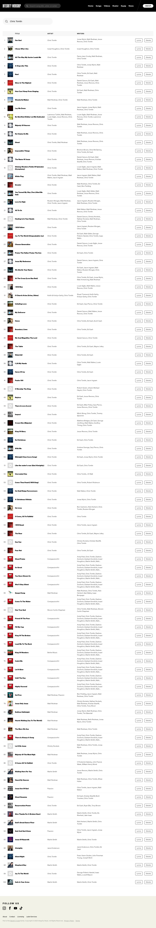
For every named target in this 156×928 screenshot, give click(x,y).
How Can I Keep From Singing (27, 91)
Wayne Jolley (99, 346)
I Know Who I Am (22, 49)
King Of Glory (20, 431)
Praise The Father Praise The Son (28, 253)
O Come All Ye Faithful (24, 763)
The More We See (22, 729)
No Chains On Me (21, 134)
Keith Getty (94, 294)
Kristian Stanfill (95, 541)
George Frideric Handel (88, 234)
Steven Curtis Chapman (56, 610)
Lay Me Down (20, 108)
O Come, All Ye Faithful (24, 516)
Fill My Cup (19, 627)
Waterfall (18, 355)
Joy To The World (22, 873)
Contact (12, 917)
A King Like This (21, 66)
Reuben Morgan (53, 201)
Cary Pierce (88, 304)
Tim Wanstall (87, 713)
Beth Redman (93, 719)
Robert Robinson (93, 482)
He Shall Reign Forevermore (26, 491)
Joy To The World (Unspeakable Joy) (29, 236)
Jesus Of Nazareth (22, 839)
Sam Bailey (88, 593)
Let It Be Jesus (20, 746)
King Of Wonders (22, 652)
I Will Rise (19, 287)
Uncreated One (21, 474)
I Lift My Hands (21, 363)
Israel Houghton (53, 49)
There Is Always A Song (24, 737)
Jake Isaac (88, 815)
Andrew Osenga (83, 447)
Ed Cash (90, 73)
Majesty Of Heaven (22, 125)
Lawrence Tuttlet (53, 114)
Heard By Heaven (22, 780)
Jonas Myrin (81, 39)
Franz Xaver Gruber (84, 855)
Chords (148, 40)
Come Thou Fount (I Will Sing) (27, 482)
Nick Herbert (93, 507)
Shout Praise (20, 559)
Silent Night (19, 856)
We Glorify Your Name (24, 270)
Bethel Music (52, 652)
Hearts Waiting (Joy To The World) (28, 720)
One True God (20, 610)
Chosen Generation (22, 244)
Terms (77, 921)
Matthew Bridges (83, 420)
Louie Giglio (51, 117)
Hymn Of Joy (20, 372)
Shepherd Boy (20, 865)
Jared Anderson (53, 848)
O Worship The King (23, 389)
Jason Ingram (82, 107)
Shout (17, 142)
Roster (115, 5)
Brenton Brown (82, 150)
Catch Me (19, 661)
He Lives (18, 508)
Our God (18, 40)
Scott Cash (98, 321)
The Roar (18, 533)
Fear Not (18, 550)
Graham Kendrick (90, 559)
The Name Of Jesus (22, 159)
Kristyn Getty (82, 296)
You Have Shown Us (23, 576)
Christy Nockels (94, 216)
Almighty (19, 848)
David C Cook (15, 921)
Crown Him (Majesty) (23, 423)
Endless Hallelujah (22, 712)
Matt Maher (92, 175)
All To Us (18, 210)
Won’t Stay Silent (22, 584)
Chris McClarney (95, 150)
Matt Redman (92, 39)
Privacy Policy (69, 921)
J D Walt (90, 474)
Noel (17, 74)
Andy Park (81, 556)
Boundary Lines (21, 329)
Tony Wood (91, 706)
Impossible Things (22, 151)
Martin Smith (90, 561)
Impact (18, 414)
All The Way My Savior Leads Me (28, 57)
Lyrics (139, 40)
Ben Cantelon (82, 507)
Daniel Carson (82, 80)
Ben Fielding (86, 186)
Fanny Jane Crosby (84, 56)
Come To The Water (23, 601)
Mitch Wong (81, 413)
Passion (61, 695)
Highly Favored (21, 686)
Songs (98, 5)
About (5, 917)
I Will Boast (19, 525)
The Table (19, 346)
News (131, 5)
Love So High (20, 202)
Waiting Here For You (23, 771)
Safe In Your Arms (22, 882)
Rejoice (18, 397)
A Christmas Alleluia (23, 499)
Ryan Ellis (87, 805)
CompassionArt (53, 559)
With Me (18, 448)
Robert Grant (82, 388)
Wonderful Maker (22, 100)
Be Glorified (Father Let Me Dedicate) (30, 117)
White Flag (19, 176)
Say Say (18, 542)
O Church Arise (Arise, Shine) (27, 295)
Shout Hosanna (21, 797)
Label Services (31, 917)
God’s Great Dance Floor (24, 822)
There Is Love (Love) (23, 406)
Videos (107, 5)
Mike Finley (88, 405)
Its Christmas (20, 440)
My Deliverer (20, 312)
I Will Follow (19, 227)
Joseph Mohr (88, 858)
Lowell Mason (87, 875)
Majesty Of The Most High (25, 754)
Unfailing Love (21, 304)
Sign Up (148, 6)
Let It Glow (19, 669)
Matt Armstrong (83, 279)
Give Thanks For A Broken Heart (27, 814)
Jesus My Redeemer (23, 261)
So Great (18, 567)
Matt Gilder (91, 191)
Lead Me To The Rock (23, 644)
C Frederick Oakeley (84, 762)
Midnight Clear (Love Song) (26, 457)
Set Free (18, 695)
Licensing (20, 917)
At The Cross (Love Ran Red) (26, 278)
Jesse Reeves (89, 83)
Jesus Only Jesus (21, 703)
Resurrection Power (23, 805)
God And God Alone (23, 831)
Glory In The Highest (23, 83)
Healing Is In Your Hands (24, 219)
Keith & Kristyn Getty (55, 295)
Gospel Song (20, 593)
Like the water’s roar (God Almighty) (29, 465)
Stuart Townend (83, 294)
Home (90, 5)
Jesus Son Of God (22, 788)
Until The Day (20, 678)
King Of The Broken (22, 635)
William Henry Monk (89, 764)
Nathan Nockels (83, 219)
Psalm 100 (19, 380)
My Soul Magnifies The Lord (26, 338)
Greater (18, 185)
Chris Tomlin (52, 40)
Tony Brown (96, 805)
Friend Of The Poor (22, 618)
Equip (123, 5)
